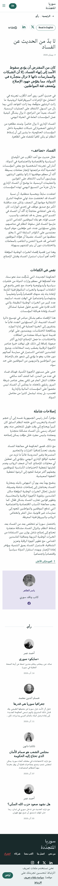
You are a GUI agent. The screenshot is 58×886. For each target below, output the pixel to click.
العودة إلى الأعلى (44, 561)
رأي (37, 16)
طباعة (11, 28)
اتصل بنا (41, 854)
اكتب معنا (28, 854)
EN (12, 6)
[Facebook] (29, 604)
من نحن (52, 854)
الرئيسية (46, 16)
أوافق (7, 875)
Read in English (46, 28)
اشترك (7, 854)
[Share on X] (33, 27)
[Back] (53, 16)
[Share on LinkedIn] (24, 27)
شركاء (17, 854)
